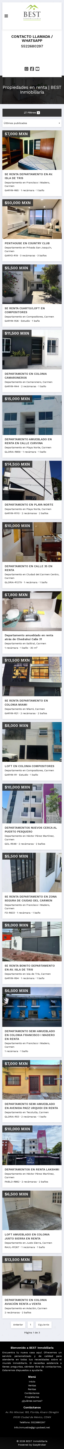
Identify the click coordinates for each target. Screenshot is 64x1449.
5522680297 (32, 46)
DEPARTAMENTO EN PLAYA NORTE (29, 504)
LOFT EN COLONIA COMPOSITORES (29, 766)
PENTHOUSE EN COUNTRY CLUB (27, 243)
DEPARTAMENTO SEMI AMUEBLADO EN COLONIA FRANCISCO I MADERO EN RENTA (30, 1035)
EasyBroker (39, 1444)
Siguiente (43, 1324)
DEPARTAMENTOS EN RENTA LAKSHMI (32, 1169)
